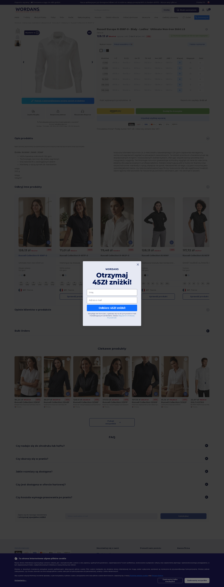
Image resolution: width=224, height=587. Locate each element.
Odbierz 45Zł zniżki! (112, 307)
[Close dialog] (138, 264)
